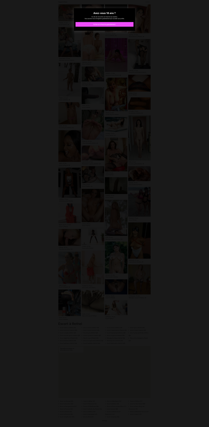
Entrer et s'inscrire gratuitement (104, 24)
